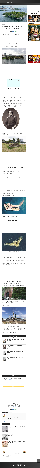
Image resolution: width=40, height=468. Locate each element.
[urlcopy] (16, 31)
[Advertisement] (14, 72)
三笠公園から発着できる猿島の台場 (13, 84)
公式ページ (9, 379)
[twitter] (11, 31)
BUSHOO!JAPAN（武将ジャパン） (6, 2)
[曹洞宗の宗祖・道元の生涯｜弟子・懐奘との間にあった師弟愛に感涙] (8, 452)
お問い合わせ (14, 406)
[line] (15, 31)
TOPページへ (13, 386)
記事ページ (4, 381)
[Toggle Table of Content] (18, 80)
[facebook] (13, 31)
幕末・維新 (4, 421)
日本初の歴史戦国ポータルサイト (20, 464)
